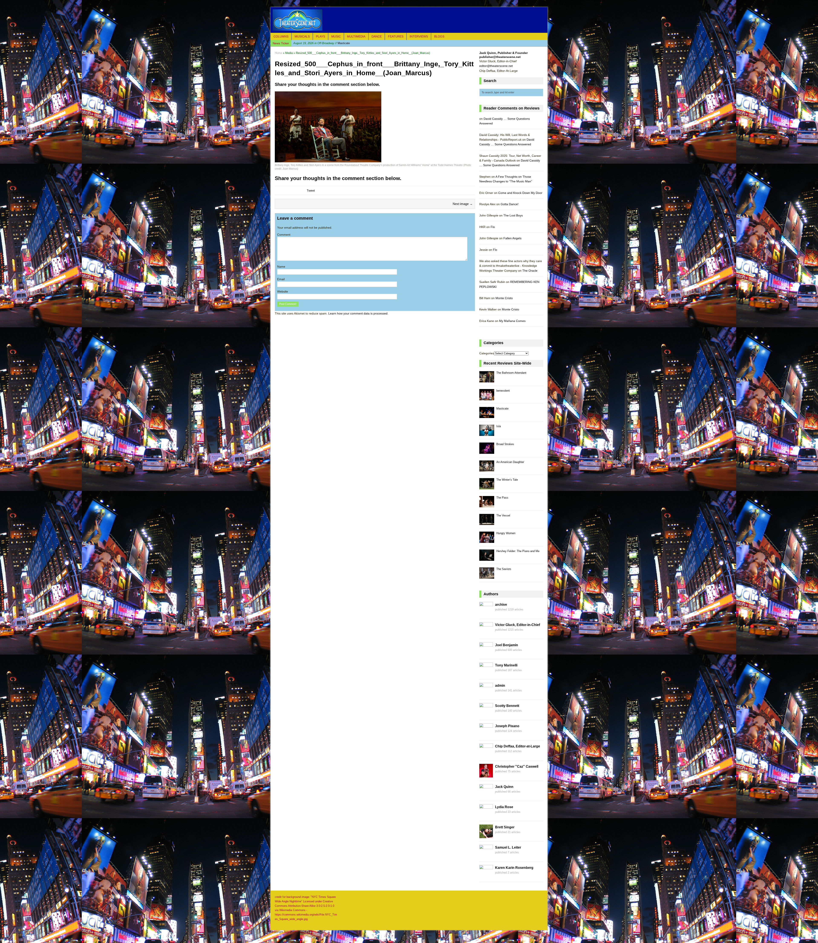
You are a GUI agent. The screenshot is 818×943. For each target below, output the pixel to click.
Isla (316, 43)
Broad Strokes (505, 444)
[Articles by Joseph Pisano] (486, 734)
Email (281, 279)
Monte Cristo (504, 298)
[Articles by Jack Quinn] (486, 795)
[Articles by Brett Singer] (486, 836)
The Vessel (503, 515)
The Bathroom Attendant (511, 372)
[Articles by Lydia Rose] (486, 815)
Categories (486, 353)
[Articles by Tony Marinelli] (486, 674)
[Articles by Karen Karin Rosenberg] (486, 876)
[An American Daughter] (486, 469)
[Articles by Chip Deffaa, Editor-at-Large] (486, 755)
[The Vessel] (486, 522)
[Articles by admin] (486, 694)
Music (336, 36)
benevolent (503, 390)
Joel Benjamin (506, 645)
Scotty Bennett (507, 706)
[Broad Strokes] (486, 451)
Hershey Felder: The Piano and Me (517, 551)
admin (500, 685)
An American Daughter (510, 462)
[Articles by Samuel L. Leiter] (486, 856)
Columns (281, 36)
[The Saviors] (486, 576)
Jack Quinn (504, 787)
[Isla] (486, 433)
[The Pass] (486, 504)
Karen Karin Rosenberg (514, 867)
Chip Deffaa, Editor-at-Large (517, 746)
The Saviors (503, 569)
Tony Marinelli (506, 665)
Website (282, 291)
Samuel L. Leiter (508, 847)
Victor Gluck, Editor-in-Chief (517, 625)
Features (395, 36)
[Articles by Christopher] (486, 775)
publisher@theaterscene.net (500, 57)
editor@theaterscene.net (496, 66)
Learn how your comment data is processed (357, 313)
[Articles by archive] (486, 613)
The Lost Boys (513, 215)
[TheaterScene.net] (409, 20)
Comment (283, 234)
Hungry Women (505, 533)
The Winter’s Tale (507, 479)
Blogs (439, 36)
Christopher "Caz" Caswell (516, 766)
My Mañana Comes (512, 321)
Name (281, 266)
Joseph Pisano (507, 726)
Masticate (502, 408)
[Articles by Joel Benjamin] (486, 653)
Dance (377, 36)
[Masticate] (486, 415)
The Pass (502, 497)
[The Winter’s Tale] (486, 487)
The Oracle (529, 270)
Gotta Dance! (509, 204)
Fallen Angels (512, 238)
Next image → (463, 204)
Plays (320, 36)
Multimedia (356, 36)
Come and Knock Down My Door (520, 193)
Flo (493, 227)
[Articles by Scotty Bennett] (486, 714)
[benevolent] (486, 397)
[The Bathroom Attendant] (486, 380)
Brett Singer (504, 827)
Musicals (302, 36)
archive (501, 604)
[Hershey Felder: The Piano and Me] (486, 558)
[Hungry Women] (486, 540)
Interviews (419, 36)
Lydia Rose (504, 807)
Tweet (311, 190)
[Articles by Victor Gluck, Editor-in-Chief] (486, 633)
